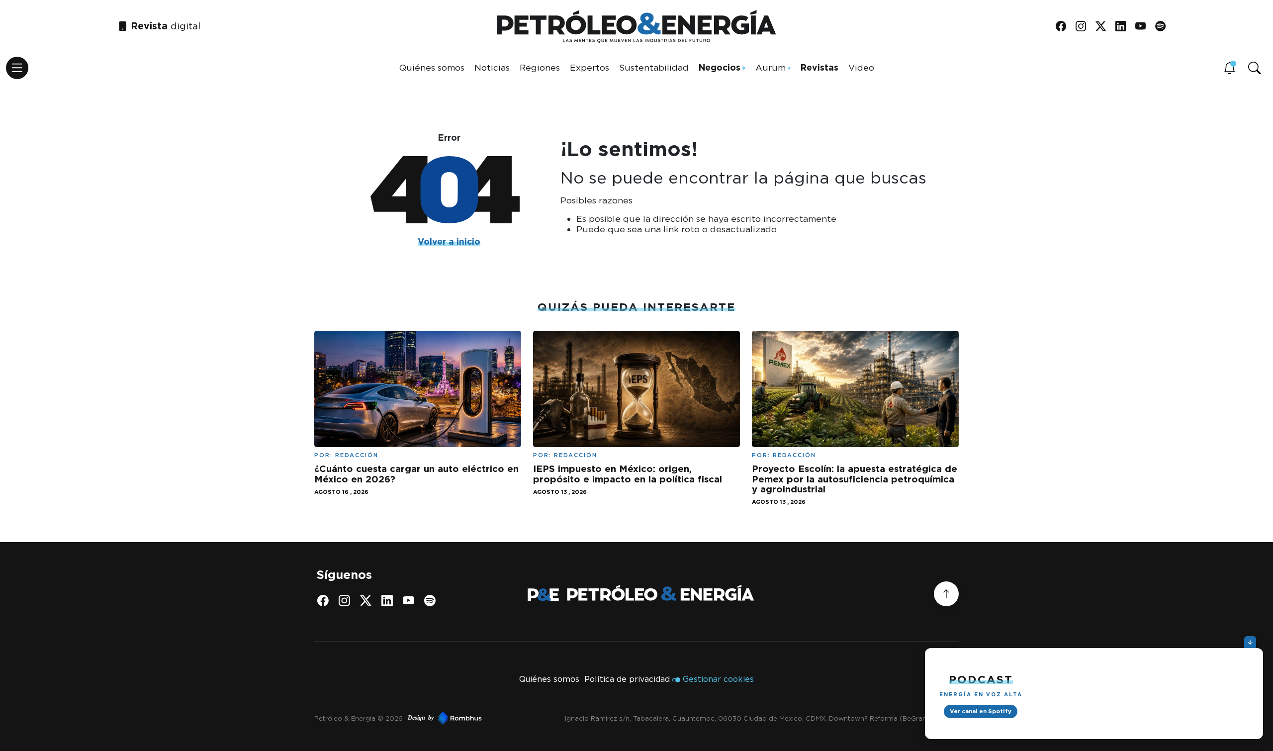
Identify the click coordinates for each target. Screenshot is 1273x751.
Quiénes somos (431, 67)
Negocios (719, 67)
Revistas (819, 67)
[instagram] (1084, 26)
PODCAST (981, 679)
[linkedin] (1124, 26)
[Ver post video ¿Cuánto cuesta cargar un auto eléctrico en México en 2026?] (417, 388)
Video (861, 67)
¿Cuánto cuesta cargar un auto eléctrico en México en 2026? (416, 473)
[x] (1104, 26)
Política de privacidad (627, 679)
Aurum (770, 67)
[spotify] (1164, 26)
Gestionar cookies (718, 679)
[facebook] (1064, 26)
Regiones (540, 67)
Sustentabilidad (654, 67)
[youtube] (1144, 26)
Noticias (492, 67)
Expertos (589, 67)
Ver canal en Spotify (980, 711)
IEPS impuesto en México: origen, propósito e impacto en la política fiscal (627, 473)
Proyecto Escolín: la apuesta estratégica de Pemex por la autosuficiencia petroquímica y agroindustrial (854, 478)
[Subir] (946, 593)
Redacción (356, 455)
